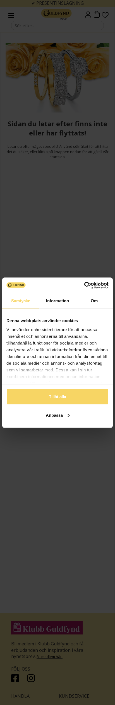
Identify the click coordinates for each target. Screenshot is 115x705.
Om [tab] (94, 300)
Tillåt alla (57, 396)
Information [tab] (57, 300)
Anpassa (54, 415)
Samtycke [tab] (20, 300)
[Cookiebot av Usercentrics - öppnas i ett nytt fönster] (84, 285)
